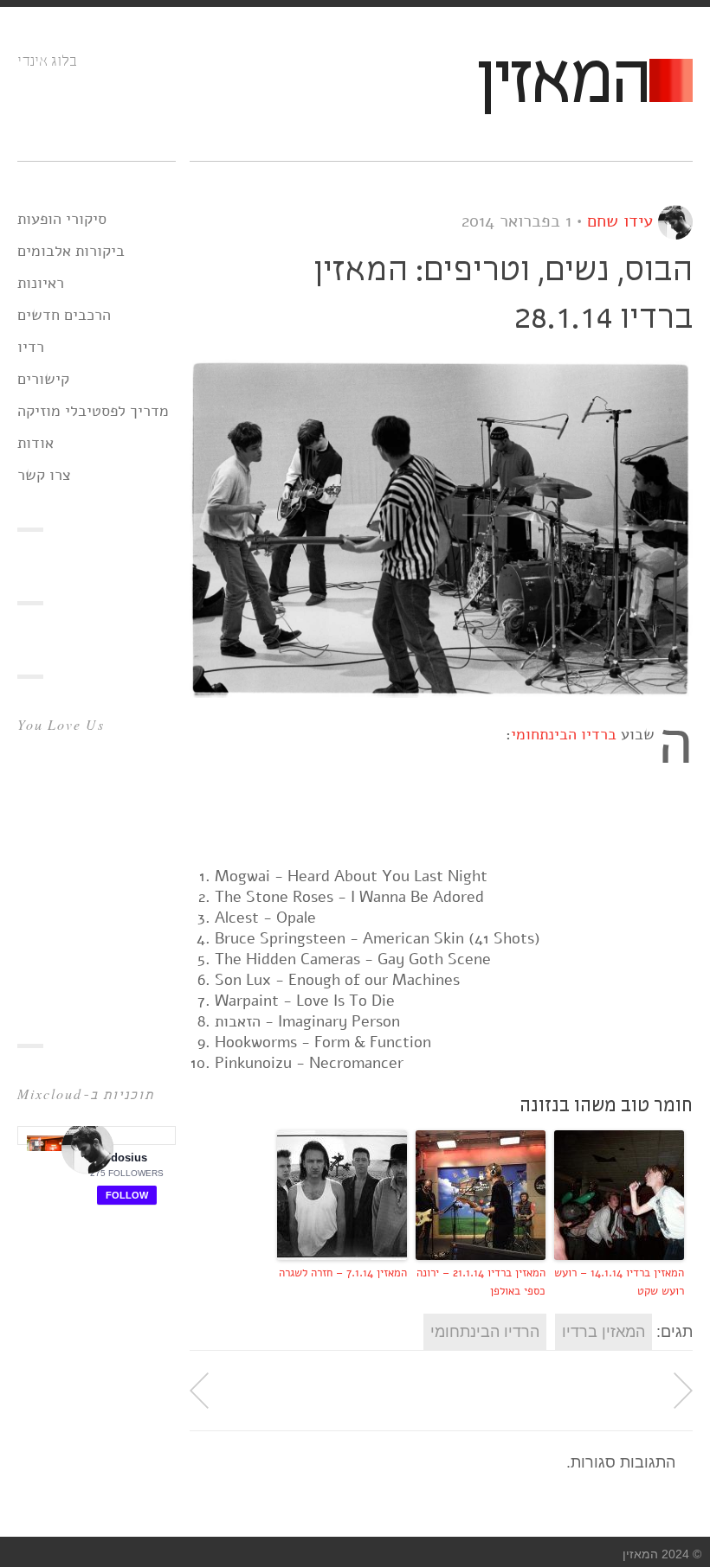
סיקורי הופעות (61, 218)
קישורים (43, 378)
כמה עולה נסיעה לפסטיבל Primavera (683, 1390)
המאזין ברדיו (603, 1331)
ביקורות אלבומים (71, 250)
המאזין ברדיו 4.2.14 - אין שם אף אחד (199, 1390)
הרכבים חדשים (64, 314)
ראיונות (40, 282)
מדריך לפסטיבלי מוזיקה (93, 410)
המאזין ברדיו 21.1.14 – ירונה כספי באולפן (480, 1282)
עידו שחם (620, 221)
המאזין (561, 83)
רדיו (30, 346)
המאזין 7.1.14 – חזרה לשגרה (343, 1273)
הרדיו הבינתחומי (484, 1331)
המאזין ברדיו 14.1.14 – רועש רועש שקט (619, 1282)
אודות (35, 442)
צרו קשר (44, 474)
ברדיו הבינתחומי (563, 734)
